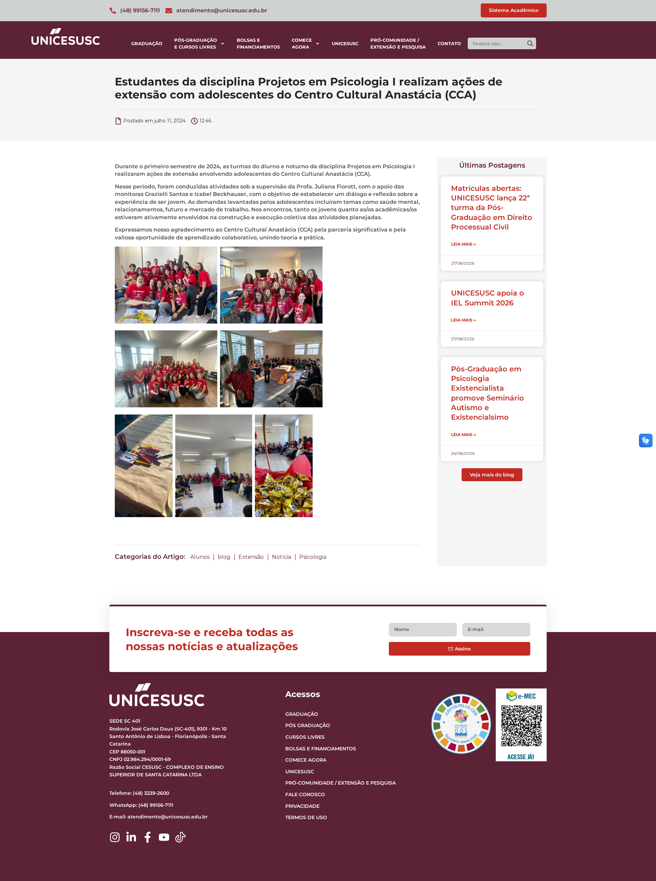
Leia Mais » (463, 244)
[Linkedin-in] (131, 837)
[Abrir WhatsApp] (639, 863)
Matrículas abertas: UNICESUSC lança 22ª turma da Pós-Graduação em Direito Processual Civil (491, 207)
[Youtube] (164, 837)
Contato (449, 43)
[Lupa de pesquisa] (530, 43)
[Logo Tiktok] (180, 837)
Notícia (281, 557)
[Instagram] (114, 837)
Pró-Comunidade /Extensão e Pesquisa (398, 43)
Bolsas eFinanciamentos (258, 43)
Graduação (146, 43)
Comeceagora (302, 43)
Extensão (251, 557)
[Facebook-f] (147, 837)
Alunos (199, 557)
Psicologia (312, 557)
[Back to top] (637, 833)
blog (224, 557)
